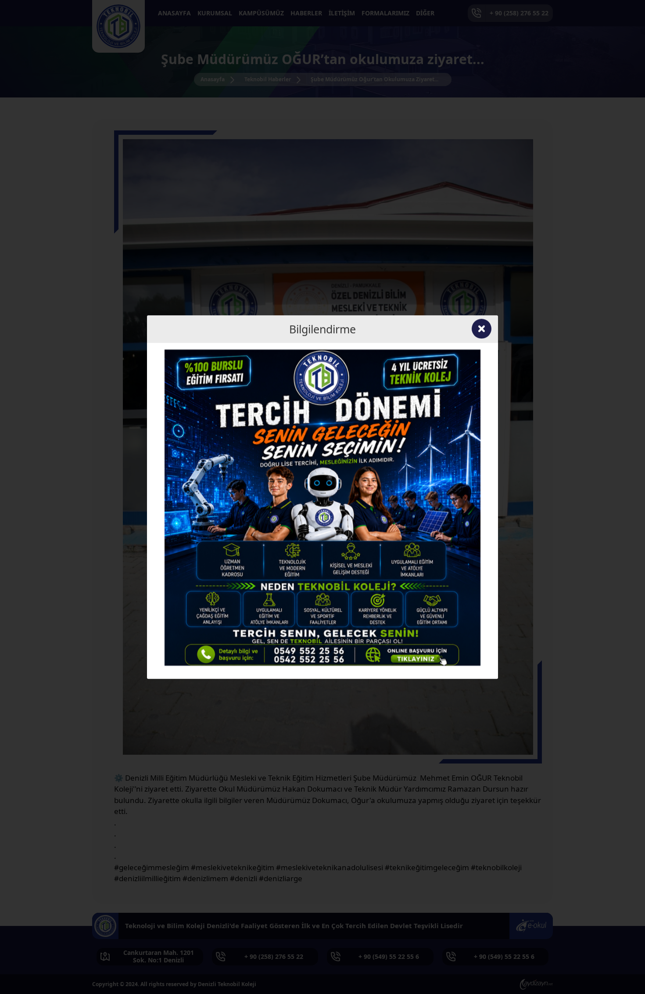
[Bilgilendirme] (322, 506)
